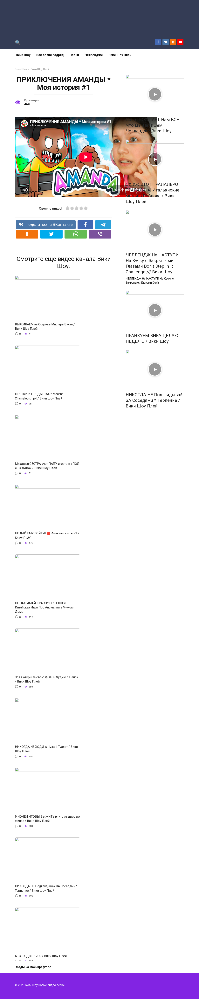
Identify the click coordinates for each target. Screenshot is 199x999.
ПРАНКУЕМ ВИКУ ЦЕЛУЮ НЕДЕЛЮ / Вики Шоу (152, 338)
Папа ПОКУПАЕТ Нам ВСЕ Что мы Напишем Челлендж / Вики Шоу (152, 125)
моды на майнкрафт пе (33, 967)
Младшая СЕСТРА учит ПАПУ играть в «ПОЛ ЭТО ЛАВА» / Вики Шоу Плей (47, 466)
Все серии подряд (50, 55)
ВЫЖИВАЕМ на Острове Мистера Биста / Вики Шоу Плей (45, 326)
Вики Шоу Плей (119, 55)
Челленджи (94, 55)
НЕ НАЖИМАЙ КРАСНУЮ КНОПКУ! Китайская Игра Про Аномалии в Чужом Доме (44, 607)
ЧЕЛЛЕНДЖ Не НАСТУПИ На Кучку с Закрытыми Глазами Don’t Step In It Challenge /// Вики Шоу (152, 263)
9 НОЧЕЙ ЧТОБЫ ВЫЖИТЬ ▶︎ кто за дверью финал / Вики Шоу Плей (47, 818)
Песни (74, 55)
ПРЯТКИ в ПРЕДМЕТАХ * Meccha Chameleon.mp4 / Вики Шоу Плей (39, 396)
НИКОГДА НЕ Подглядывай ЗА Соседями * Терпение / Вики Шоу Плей (46, 888)
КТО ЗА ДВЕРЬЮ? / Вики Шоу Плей (41, 956)
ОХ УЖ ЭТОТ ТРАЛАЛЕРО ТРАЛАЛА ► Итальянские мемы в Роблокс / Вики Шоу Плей (152, 193)
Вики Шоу (23, 55)
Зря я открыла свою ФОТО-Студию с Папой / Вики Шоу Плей (46, 679)
